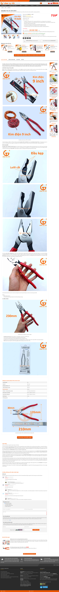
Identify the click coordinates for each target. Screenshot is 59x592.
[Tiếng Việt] (49, 3)
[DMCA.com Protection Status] (42, 584)
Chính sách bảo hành (4, 574)
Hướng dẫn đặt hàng (4, 571)
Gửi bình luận (36, 529)
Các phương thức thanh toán (5, 572)
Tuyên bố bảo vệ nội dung (44, 585)
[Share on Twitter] (30, 38)
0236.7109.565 (33, 578)
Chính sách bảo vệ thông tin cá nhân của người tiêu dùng (9, 576)
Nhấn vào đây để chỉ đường (29, 571)
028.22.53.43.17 (26, 577)
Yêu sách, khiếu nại (8, 504)
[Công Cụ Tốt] (8, 4)
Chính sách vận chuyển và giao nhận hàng (7, 573)
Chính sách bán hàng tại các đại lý (6, 577)
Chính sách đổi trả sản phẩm (5, 575)
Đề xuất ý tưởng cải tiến (9, 505)
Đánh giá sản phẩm (8, 503)
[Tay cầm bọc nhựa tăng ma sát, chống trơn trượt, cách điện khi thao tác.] (10, 38)
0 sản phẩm (56, 3)
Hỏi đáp (22, 59)
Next (21, 36)
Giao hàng (18, 59)
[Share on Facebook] (28, 38)
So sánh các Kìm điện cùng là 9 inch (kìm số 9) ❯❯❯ (29, 55)
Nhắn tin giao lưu (8, 506)
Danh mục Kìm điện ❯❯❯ (24, 437)
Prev (1, 36)
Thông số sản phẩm (11, 59)
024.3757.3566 (26, 574)
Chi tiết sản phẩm (4, 59)
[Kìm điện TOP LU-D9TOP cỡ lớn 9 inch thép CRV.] (5, 38)
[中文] (51, 3)
